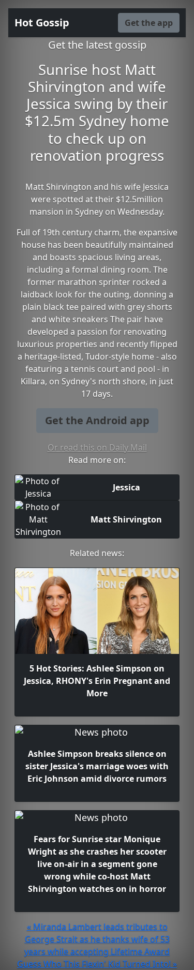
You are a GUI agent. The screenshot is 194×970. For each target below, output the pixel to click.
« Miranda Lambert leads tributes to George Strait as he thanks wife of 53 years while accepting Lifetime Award (97, 939)
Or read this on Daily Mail (97, 447)
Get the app (149, 22)
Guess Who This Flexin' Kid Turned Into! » (97, 963)
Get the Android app (97, 420)
